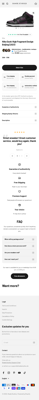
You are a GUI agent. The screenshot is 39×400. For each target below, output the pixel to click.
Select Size (19, 67)
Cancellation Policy (8, 316)
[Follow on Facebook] (3, 372)
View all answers (19, 276)
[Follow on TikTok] (24, 372)
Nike (3, 38)
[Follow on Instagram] (8, 372)
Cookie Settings (7, 320)
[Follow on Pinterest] (14, 372)
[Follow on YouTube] (19, 372)
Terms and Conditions (9, 305)
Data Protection (7, 313)
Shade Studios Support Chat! (11, 362)
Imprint (4, 309)
